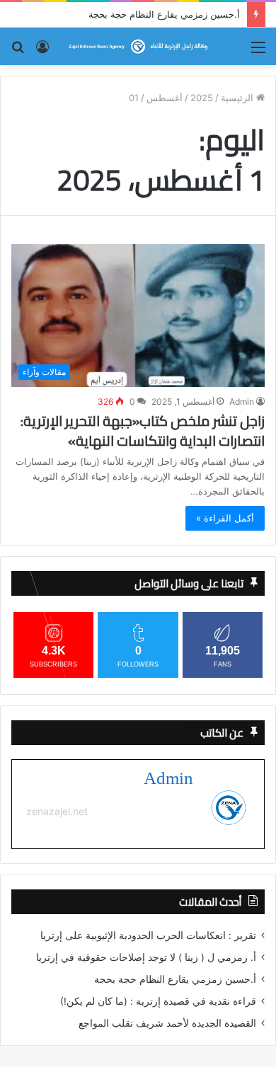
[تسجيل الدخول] (42, 52)
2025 (201, 97)
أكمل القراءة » (225, 518)
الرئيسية (238, 97)
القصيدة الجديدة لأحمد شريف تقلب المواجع (167, 1023)
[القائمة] (258, 52)
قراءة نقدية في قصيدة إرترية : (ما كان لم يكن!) (158, 1001)
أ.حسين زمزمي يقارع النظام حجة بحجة (164, 14)
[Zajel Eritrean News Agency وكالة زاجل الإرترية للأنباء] (138, 46)
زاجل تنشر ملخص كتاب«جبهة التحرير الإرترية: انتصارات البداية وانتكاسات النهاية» (143, 431)
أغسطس (164, 97)
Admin (241, 401)
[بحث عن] (18, 52)
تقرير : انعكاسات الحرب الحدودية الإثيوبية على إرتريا (148, 935)
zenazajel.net (57, 811)
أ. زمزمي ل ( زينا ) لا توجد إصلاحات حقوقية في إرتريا (146, 957)
